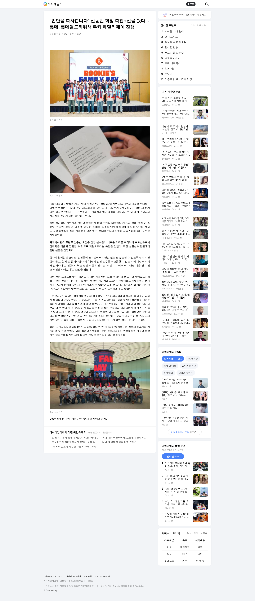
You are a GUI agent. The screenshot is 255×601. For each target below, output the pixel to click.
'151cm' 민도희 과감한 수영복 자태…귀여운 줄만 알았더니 (75, 446)
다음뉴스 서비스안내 (53, 576)
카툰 (184, 560)
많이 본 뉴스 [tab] (173, 456)
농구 (169, 553)
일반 (200, 553)
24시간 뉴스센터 (73, 576)
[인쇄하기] (147, 42)
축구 (184, 540)
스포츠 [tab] (204, 533)
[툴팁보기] (208, 25)
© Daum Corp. (51, 590)
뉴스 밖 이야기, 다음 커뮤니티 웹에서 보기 (190, 14)
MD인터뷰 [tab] (193, 358)
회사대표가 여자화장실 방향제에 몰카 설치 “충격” (75, 442)
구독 (192, 4)
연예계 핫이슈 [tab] (186, 372)
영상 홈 (200, 560)
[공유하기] (200, 4)
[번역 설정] (135, 42)
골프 (200, 547)
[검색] (207, 4)
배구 (184, 553)
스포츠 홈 (169, 540)
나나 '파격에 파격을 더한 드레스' (119, 442)
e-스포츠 (169, 560)
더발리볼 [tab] (168, 372)
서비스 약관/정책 (102, 576)
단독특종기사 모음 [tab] (173, 358)
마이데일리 (55, 4)
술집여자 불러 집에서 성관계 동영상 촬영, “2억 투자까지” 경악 (75, 437)
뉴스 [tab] (189, 533)
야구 (169, 547)
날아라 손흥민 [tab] (189, 365)
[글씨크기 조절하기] (141, 42)
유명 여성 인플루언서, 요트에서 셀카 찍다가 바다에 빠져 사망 (125, 437)
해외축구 (200, 540)
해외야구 (184, 547)
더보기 (184, 432)
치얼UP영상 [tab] (170, 365)
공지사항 (88, 576)
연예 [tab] (196, 533)
